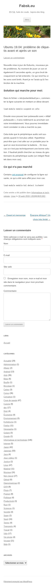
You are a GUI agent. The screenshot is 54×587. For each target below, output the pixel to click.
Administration (10, 364)
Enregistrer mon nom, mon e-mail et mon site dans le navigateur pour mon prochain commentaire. (25, 282)
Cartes (6, 389)
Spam (6, 515)
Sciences (8, 508)
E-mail (7, 255)
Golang (7, 433)
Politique (7, 497)
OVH (6, 487)
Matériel (7, 469)
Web (6, 544)
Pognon (7, 494)
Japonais (7, 451)
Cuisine (7, 404)
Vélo (6, 533)
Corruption (8, 397)
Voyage (7, 541)
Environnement (10, 418)
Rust (6, 505)
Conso (6, 393)
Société (7, 512)
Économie (8, 415)
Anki (6, 375)
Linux (13, 196)
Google (7, 436)
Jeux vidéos (9, 458)
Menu (27, 20)
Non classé (8, 476)
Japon (6, 447)
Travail (6, 530)
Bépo (6, 379)
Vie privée (8, 537)
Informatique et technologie (15, 440)
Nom (6, 243)
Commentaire (10, 291)
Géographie (9, 429)
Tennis (6, 523)
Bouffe (6, 382)
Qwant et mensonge (15, 215)
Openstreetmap (10, 483)
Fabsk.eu (27, 6)
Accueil (7, 343)
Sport (6, 519)
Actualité (7, 361)
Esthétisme (9, 422)
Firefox (7, 425)
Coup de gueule (10, 400)
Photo (6, 490)
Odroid (6, 479)
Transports (8, 526)
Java (6, 454)
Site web (8, 267)
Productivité (9, 501)
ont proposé (18, 174)
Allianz (6, 368)
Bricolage (8, 386)
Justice (7, 461)
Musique (7, 472)
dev (5, 407)
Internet (7, 443)
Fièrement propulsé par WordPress (18, 582)
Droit (6, 411)
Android (7, 371)
